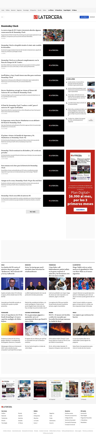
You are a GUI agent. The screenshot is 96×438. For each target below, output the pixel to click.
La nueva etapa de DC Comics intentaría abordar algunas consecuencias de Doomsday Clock (21, 31)
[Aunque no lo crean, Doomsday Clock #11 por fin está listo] (53, 186)
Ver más (32, 212)
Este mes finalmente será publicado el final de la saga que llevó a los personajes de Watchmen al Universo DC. (21, 126)
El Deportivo (33, 10)
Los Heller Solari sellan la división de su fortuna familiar (77, 103)
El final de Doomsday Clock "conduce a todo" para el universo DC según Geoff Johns (19, 106)
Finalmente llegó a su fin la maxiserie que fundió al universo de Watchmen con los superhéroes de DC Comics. (20, 95)
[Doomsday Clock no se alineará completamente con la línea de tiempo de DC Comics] (53, 65)
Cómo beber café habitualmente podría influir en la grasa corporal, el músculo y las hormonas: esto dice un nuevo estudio (77, 97)
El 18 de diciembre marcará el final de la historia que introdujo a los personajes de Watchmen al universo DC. (21, 156)
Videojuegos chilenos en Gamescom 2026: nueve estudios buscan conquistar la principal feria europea (11, 348)
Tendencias (52, 265)
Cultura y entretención (32, 312)
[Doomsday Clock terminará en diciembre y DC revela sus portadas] (53, 156)
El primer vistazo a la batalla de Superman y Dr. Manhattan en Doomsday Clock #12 (17, 136)
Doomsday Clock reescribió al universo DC (16, 196)
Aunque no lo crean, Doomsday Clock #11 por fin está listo (21, 180)
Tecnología (26, 10)
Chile (2, 265)
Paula (74, 312)
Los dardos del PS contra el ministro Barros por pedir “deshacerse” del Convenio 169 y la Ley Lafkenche (11, 270)
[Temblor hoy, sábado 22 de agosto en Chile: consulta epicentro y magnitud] (91, 120)
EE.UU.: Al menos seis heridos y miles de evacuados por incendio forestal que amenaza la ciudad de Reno (59, 318)
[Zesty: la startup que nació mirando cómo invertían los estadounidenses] (36, 283)
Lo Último (51, 10)
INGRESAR (92, 17)
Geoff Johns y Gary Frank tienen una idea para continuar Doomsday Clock (21, 76)
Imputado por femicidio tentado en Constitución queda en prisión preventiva (11, 304)
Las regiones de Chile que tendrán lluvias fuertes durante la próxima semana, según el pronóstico (58, 304)
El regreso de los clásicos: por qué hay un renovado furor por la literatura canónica (35, 340)
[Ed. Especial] (56, 398)
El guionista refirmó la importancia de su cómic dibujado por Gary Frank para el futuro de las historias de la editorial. (20, 110)
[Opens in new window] (40, 398)
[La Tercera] (8, 398)
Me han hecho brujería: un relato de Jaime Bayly (35, 347)
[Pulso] (24, 398)
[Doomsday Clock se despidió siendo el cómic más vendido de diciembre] (53, 50)
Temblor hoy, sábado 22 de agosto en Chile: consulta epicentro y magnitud (76, 120)
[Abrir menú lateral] (2, 17)
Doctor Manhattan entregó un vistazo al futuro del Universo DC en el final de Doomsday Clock (19, 91)
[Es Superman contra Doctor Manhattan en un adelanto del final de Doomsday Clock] (53, 126)
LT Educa (74, 10)
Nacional (13, 10)
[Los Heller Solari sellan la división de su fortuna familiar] (91, 104)
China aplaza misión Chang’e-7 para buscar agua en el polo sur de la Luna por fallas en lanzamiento (59, 340)
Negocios (19, 10)
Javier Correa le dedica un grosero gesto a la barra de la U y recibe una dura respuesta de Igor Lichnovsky (83, 304)
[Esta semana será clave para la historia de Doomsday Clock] (53, 171)
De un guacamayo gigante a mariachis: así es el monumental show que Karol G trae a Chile (36, 318)
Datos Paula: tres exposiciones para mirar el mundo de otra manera (82, 347)
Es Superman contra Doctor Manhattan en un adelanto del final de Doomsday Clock (20, 121)
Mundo (39, 10)
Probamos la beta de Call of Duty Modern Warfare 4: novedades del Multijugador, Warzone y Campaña (10, 340)
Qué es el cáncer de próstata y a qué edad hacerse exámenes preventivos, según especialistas (77, 90)
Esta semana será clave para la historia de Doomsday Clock (19, 167)
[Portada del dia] (80, 181)
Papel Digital (67, 10)
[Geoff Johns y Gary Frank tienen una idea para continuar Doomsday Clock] (53, 80)
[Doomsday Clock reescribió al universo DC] (53, 201)
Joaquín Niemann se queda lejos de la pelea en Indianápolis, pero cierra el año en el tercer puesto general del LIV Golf (83, 295)
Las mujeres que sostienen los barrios (83, 316)
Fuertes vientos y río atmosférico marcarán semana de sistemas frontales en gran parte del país (76, 83)
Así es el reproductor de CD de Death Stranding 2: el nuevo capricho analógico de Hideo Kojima (11, 318)
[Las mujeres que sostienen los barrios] (84, 329)
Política (8, 10)
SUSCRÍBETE (80, 210)
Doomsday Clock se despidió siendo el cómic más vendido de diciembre (21, 46)
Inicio (3, 10)
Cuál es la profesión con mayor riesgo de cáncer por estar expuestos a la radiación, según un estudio (59, 294)
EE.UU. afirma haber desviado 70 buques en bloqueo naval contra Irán (59, 347)
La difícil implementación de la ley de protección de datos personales (35, 294)
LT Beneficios (58, 10)
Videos (44, 10)
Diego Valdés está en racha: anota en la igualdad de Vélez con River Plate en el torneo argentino (83, 270)
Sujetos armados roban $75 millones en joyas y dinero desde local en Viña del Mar (11, 294)
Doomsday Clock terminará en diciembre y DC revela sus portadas (21, 152)
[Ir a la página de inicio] (48, 17)
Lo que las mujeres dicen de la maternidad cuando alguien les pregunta (81, 340)
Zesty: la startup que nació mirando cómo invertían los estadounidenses (34, 269)
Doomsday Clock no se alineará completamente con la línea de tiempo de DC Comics (20, 61)
